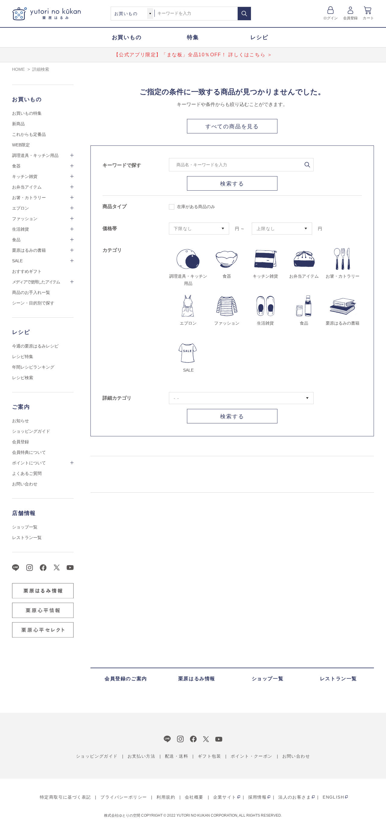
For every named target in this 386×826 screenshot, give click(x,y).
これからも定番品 (29, 134)
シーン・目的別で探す (33, 303)
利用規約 (166, 797)
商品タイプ (115, 206)
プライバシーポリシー (123, 797)
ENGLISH (333, 797)
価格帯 (110, 228)
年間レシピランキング (33, 367)
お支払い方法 (141, 756)
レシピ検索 (22, 377)
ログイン (330, 18)
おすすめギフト (27, 271)
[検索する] (244, 13)
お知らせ (20, 420)
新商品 (18, 123)
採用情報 (257, 797)
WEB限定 (21, 144)
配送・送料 (176, 756)
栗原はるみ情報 (196, 678)
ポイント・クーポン (252, 756)
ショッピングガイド (31, 431)
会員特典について (29, 452)
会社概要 (194, 797)
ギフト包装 (209, 756)
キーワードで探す (122, 165)
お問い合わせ (24, 484)
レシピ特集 (22, 356)
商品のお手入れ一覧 (31, 292)
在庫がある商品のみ (196, 206)
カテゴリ (112, 250)
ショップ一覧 (24, 527)
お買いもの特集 (27, 113)
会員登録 (350, 18)
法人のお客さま (294, 797)
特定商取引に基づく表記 (65, 797)
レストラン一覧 (27, 537)
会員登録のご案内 (126, 678)
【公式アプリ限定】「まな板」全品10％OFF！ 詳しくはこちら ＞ (193, 54)
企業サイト (224, 797)
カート (368, 18)
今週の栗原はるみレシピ (35, 346)
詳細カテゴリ (117, 398)
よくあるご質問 (27, 473)
